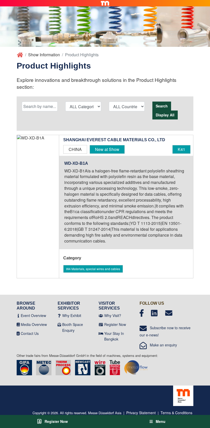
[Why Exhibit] (59, 315)
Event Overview (33, 315)
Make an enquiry (162, 344)
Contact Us (30, 333)
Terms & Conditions (176, 412)
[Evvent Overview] (18, 315)
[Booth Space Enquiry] (59, 324)
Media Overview (34, 324)
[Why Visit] (101, 315)
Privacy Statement (141, 412)
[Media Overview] (18, 324)
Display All (165, 114)
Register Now (115, 324)
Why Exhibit (71, 315)
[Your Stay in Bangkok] (101, 333)
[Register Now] (101, 324)
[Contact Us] (18, 333)
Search (162, 105)
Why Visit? (112, 315)
